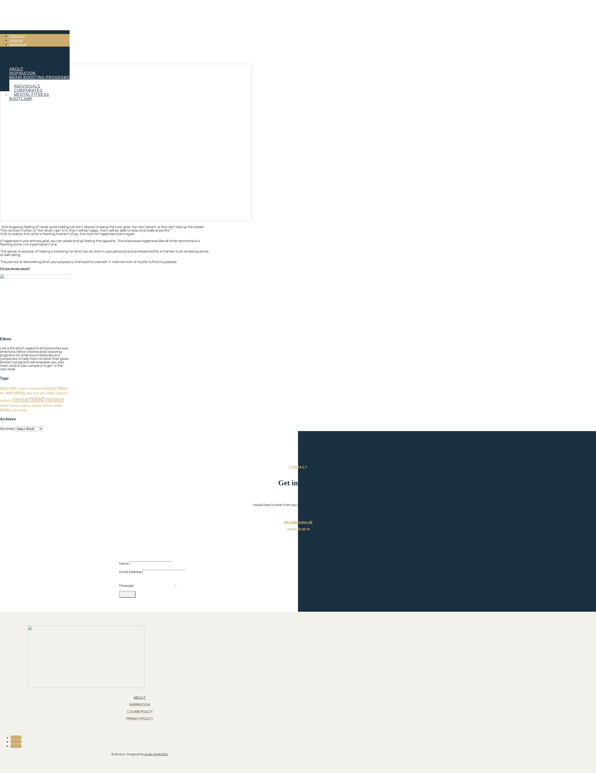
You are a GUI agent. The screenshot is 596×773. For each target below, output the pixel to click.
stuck (15, 409)
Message (126, 585)
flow (2, 393)
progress (26, 405)
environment (36, 388)
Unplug (23, 409)
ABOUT (140, 697)
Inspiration (22, 73)
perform (4, 405)
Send (127, 594)
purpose (36, 405)
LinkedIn (16, 40)
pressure (15, 405)
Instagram (17, 44)
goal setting (15, 392)
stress (5, 409)
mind (36, 399)
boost (4, 388)
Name (124, 563)
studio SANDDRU (156, 754)
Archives (7, 429)
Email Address (130, 572)
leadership (62, 393)
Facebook (17, 36)
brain (13, 388)
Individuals (27, 86)
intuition (51, 393)
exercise (50, 388)
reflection (47, 405)
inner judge (39, 393)
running (58, 405)
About (16, 69)
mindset (54, 399)
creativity (23, 388)
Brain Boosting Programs (39, 77)
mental (20, 399)
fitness (63, 388)
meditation (5, 400)
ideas (29, 393)
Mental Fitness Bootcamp (29, 97)
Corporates (28, 90)
